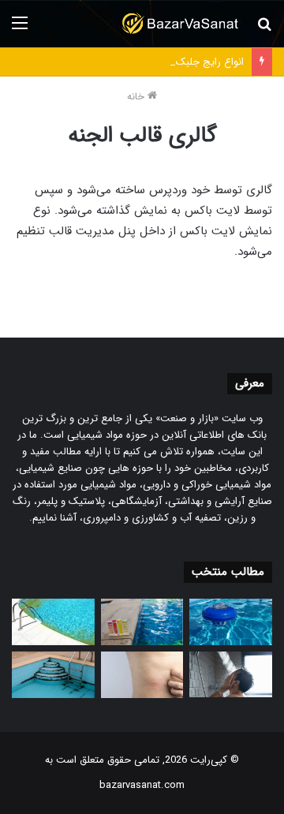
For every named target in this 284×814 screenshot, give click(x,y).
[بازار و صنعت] (181, 23)
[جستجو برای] (264, 29)
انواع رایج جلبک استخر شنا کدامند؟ (169, 62)
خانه (137, 96)
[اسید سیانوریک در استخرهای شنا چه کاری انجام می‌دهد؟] (142, 622)
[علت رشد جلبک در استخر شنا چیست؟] (53, 675)
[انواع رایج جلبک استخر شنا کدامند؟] (53, 622)
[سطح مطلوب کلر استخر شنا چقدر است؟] (230, 622)
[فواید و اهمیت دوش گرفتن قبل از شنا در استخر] (230, 675)
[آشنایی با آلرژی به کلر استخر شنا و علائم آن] (142, 675)
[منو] (20, 29)
